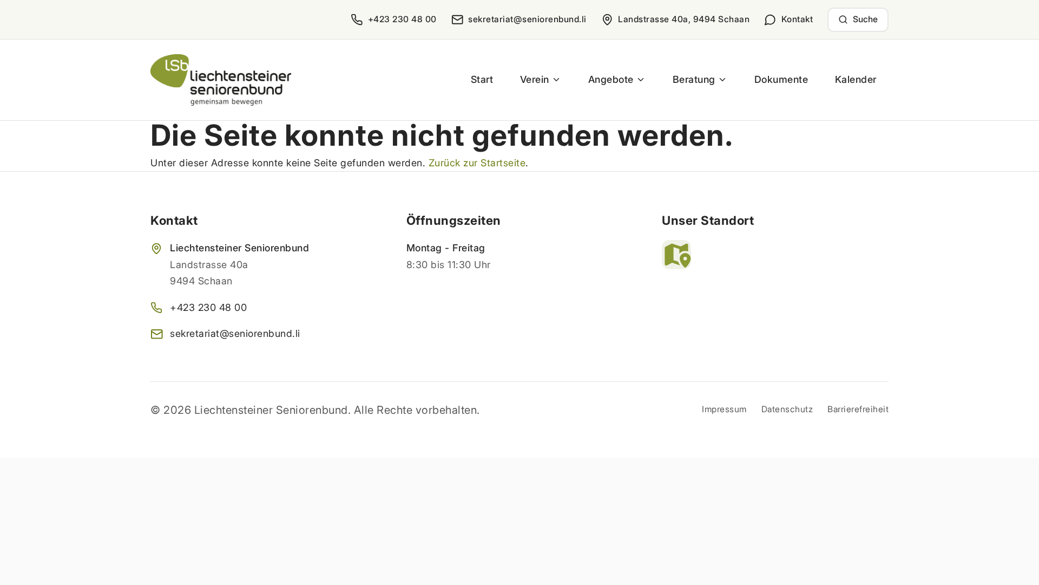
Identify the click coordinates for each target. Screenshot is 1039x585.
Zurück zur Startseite (477, 162)
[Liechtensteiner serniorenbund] (220, 80)
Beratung (694, 79)
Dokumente (781, 79)
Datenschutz (787, 409)
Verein (534, 79)
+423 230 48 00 (208, 307)
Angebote (611, 79)
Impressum (724, 409)
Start (482, 79)
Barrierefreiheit (858, 409)
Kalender (856, 79)
